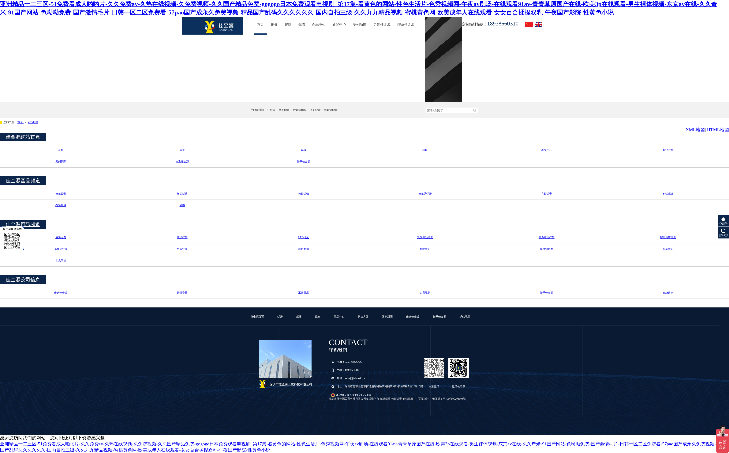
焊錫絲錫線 (299, 109)
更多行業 (182, 249)
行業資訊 (668, 249)
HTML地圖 (718, 129)
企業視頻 (425, 292)
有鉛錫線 (668, 193)
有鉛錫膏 (315, 109)
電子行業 (182, 237)
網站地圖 (33, 122)
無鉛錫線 (182, 193)
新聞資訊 (425, 249)
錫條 (301, 24)
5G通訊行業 (61, 249)
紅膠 (182, 205)
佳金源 (271, 109)
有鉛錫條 (60, 205)
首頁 (260, 24)
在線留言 (668, 292)
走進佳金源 (382, 24)
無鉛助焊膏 (425, 193)
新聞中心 (339, 24)
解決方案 (668, 150)
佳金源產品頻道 (23, 180)
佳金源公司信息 (23, 279)
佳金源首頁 (257, 316)
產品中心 (319, 24)
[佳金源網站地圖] (212, 26)
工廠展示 (303, 292)
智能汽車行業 (668, 237)
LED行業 (303, 237)
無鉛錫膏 (284, 109)
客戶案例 (303, 249)
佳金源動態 (546, 249)
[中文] (529, 24)
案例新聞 (360, 24)
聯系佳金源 (405, 24)
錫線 (288, 24)
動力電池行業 (547, 237)
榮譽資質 (182, 292)
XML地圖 (695, 129)
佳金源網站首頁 (23, 137)
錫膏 (274, 24)
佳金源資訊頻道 (23, 224)
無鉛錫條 (303, 193)
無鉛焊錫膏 (331, 109)
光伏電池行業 (425, 237)
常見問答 (60, 260)
